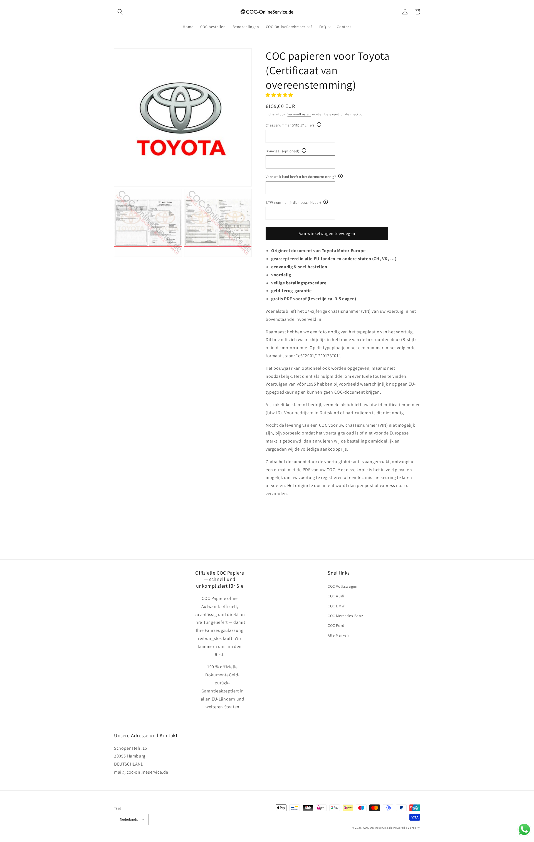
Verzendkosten (299, 114)
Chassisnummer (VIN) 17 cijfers (290, 125)
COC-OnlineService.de (378, 827)
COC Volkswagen (342, 586)
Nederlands (129, 819)
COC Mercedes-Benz (345, 615)
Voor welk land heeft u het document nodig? (301, 176)
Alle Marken (338, 635)
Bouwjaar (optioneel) (282, 151)
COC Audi (336, 595)
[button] (120, 12)
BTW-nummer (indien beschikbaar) (293, 202)
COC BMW (336, 605)
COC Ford (336, 625)
